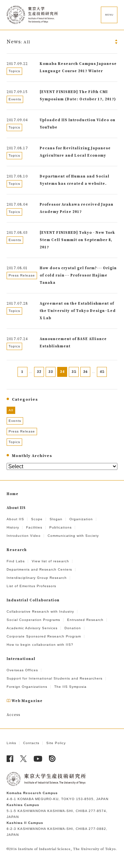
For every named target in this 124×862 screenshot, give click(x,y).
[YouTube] (38, 758)
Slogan (56, 519)
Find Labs (16, 561)
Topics (14, 442)
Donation (72, 628)
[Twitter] (23, 758)
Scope (37, 519)
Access (13, 715)
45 (102, 372)
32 (39, 372)
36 (85, 372)
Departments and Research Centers (39, 569)
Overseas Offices (22, 670)
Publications (60, 527)
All (11, 410)
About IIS (15, 519)
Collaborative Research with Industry (40, 611)
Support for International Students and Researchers (55, 678)
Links (11, 743)
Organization (81, 519)
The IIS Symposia (70, 686)
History (13, 527)
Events (15, 421)
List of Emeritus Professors (31, 586)
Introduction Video (24, 535)
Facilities (34, 527)
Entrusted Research (85, 620)
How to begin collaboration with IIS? (40, 644)
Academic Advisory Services (32, 628)
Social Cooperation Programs (33, 620)
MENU (109, 15)
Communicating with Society (73, 535)
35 (73, 372)
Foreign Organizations (27, 686)
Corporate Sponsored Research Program (44, 636)
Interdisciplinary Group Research (37, 578)
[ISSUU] (52, 758)
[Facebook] (10, 758)
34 (62, 372)
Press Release (22, 431)
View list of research (50, 561)
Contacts (31, 743)
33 (50, 372)
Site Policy (56, 743)
